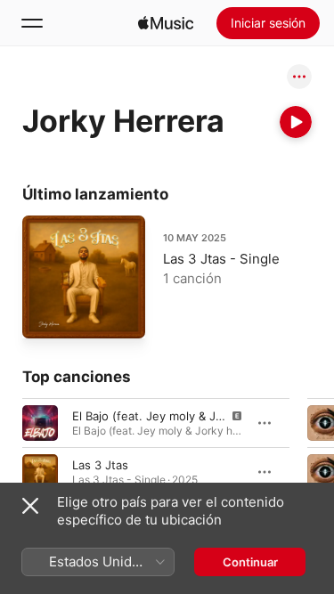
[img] (165, 23)
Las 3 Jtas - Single (221, 258)
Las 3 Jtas (100, 464)
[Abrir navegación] (32, 23)
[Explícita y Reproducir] (40, 422)
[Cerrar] (30, 506)
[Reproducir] (296, 122)
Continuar (250, 562)
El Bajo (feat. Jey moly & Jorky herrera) (180, 415)
